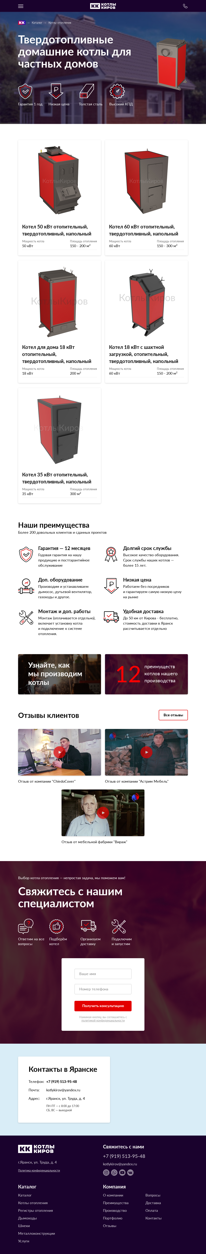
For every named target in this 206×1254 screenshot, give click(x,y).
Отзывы (109, 1225)
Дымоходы (27, 1217)
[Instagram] (106, 1172)
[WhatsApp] (114, 1172)
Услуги (23, 1240)
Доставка (153, 1202)
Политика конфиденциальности (39, 1170)
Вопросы (152, 1194)
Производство (115, 1210)
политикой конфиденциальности (103, 1020)
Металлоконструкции (36, 1233)
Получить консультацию (103, 1005)
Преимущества (116, 1202)
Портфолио (112, 1217)
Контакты (153, 1217)
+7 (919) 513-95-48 (61, 1081)
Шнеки (24, 1225)
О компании (113, 1194)
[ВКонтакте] (130, 1172)
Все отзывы (173, 714)
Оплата (151, 1210)
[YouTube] (122, 1172)
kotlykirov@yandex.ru (63, 1089)
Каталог (37, 23)
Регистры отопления (35, 1210)
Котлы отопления (59, 23)
